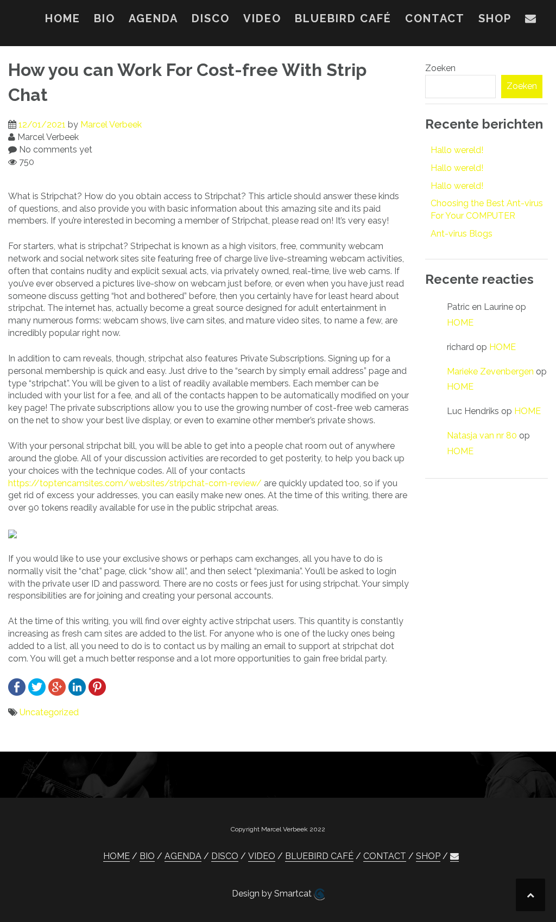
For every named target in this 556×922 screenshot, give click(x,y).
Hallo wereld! (457, 150)
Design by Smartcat (273, 893)
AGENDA (153, 18)
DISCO (211, 18)
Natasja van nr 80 (482, 435)
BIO (104, 18)
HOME (62, 18)
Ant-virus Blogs (461, 233)
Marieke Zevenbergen (490, 371)
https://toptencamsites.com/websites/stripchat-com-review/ (135, 483)
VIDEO (262, 18)
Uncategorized (49, 712)
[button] (531, 20)
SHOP (494, 18)
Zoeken (440, 68)
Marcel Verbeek (111, 124)
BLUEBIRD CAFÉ (343, 18)
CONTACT (435, 18)
